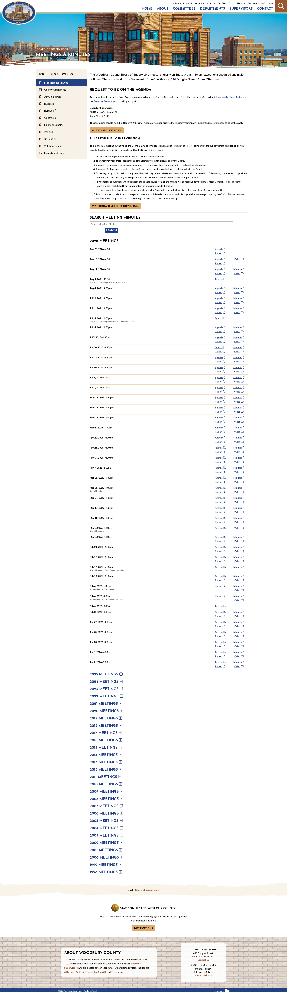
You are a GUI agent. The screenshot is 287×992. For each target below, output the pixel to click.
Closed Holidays (203, 975)
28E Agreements (53, 146)
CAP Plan (222, 3)
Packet (218, 253)
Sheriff (102, 971)
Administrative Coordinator (228, 97)
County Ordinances (55, 89)
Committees (184, 8)
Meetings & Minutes (56, 82)
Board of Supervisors (52, 49)
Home (147, 8)
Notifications (143, 928)
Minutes (237, 269)
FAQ (263, 3)
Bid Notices (199, 3)
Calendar (211, 3)
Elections (241, 3)
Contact (265, 8)
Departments (212, 8)
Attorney (69, 971)
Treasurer (116, 971)
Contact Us (203, 959)
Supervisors (241, 8)
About (162, 8)
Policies (48, 131)
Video (237, 259)
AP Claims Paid (52, 96)
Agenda (219, 249)
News (270, 3)
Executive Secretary (103, 101)
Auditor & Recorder (86, 971)
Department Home (54, 153)
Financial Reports (54, 124)
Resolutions (51, 138)
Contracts (50, 117)
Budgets (49, 103)
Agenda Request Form (106, 130)
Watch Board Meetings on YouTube (115, 205)
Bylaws (48, 110)
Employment (253, 3)
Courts (232, 3)
